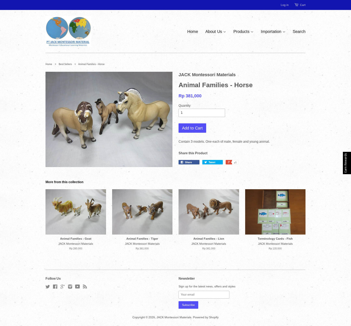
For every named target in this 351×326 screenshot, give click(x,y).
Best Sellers (65, 64)
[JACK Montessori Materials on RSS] (85, 287)
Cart (303, 5)
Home (192, 31)
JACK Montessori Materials (174, 317)
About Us (214, 31)
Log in (285, 5)
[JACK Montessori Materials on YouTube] (77, 287)
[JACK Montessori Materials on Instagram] (70, 287)
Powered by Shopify (206, 317)
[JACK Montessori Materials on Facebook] (55, 287)
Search (299, 31)
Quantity (185, 105)
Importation (272, 31)
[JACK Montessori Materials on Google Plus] (62, 287)
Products (242, 31)
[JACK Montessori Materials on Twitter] (48, 287)
